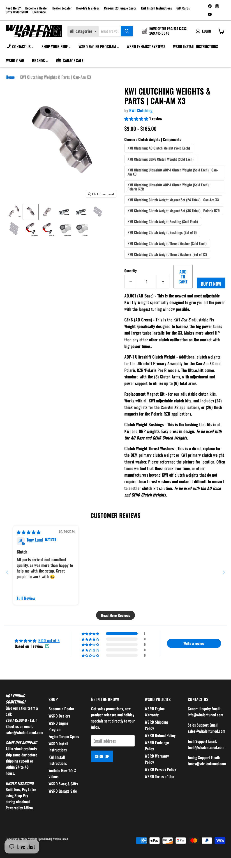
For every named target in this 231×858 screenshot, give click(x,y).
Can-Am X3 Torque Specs (120, 8)
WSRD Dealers (59, 716)
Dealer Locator (62, 8)
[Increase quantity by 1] (163, 281)
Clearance (39, 12)
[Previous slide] (7, 572)
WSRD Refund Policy (160, 735)
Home (10, 77)
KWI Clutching (140, 110)
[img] (29, 532)
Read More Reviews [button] (115, 615)
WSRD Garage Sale (63, 791)
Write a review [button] (193, 643)
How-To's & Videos (87, 8)
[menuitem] (20, 46)
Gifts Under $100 (17, 12)
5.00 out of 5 (49, 640)
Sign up (102, 756)
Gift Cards (183, 8)
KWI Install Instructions (156, 8)
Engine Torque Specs (64, 736)
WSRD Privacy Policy (160, 769)
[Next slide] (223, 572)
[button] (14, 212)
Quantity (130, 271)
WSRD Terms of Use (159, 776)
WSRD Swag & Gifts (63, 784)
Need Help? (13, 8)
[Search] (127, 31)
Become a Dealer (36, 8)
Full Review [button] (26, 598)
